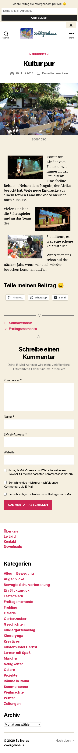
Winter (9, 698)
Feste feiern (13, 596)
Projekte (10, 675)
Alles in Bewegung (19, 573)
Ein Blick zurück (16, 590)
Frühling (10, 607)
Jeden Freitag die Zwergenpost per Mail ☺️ (39, 4)
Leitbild (10, 536)
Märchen (11, 658)
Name (9, 417)
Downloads (13, 547)
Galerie (10, 613)
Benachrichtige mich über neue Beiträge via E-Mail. (40, 494)
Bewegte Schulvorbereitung (27, 585)
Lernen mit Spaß (17, 653)
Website (9, 452)
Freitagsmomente (18, 602)
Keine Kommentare (55, 73)
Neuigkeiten (39, 54)
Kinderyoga (13, 636)
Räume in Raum (16, 681)
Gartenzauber (15, 619)
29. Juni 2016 (24, 73)
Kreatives (12, 641)
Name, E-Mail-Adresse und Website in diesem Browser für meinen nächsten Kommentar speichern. (40, 472)
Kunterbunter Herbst (20, 647)
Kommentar (13, 380)
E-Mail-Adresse (15, 434)
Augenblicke (14, 579)
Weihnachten (15, 692)
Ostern (9, 670)
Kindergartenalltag (19, 630)
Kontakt (10, 541)
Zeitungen (12, 704)
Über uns (11, 531)
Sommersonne (16, 687)
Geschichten (14, 624)
